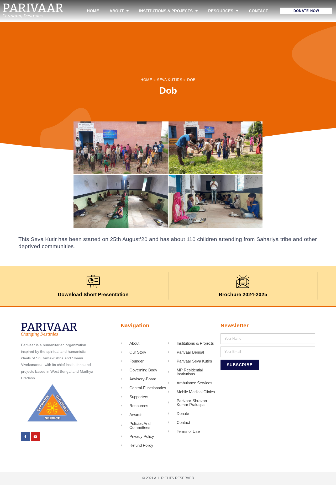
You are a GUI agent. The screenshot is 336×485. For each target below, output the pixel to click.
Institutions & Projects (166, 11)
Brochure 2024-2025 (243, 294)
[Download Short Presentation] (93, 281)
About (116, 11)
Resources (220, 11)
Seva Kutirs (169, 80)
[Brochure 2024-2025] (242, 281)
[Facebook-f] (25, 436)
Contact (258, 11)
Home (93, 11)
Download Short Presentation (93, 294)
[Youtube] (35, 436)
